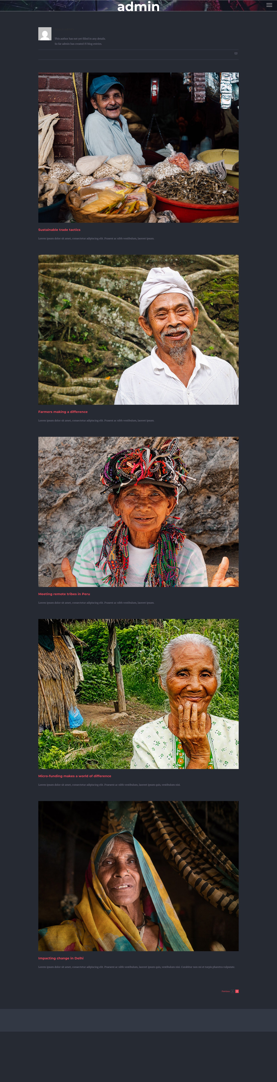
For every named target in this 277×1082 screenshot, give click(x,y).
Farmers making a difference (63, 412)
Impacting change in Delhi (61, 958)
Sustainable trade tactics (59, 230)
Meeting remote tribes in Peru (64, 594)
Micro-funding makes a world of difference (74, 776)
